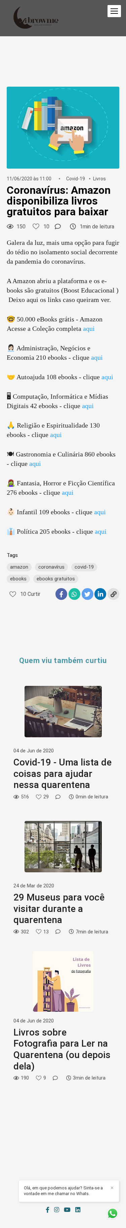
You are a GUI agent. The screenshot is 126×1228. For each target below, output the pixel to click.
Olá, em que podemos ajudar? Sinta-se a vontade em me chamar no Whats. (63, 1190)
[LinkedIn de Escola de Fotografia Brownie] (77, 1210)
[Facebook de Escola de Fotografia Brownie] (47, 1210)
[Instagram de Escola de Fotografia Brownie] (56, 1210)
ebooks (18, 579)
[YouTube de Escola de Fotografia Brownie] (67, 1210)
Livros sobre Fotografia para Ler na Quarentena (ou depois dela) (62, 1049)
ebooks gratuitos (56, 579)
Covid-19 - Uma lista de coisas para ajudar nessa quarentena (62, 773)
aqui (89, 328)
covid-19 (84, 567)
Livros (99, 178)
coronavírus (51, 567)
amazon (19, 567)
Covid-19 (75, 178)
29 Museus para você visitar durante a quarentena (58, 908)
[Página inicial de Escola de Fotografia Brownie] (36, 18)
